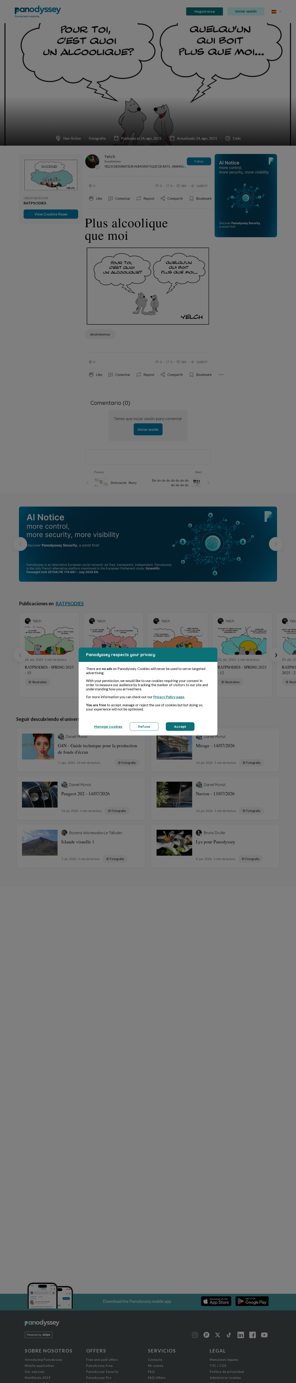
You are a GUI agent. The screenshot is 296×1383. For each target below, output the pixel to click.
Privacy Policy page (168, 697)
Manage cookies (108, 726)
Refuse (144, 726)
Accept (180, 726)
